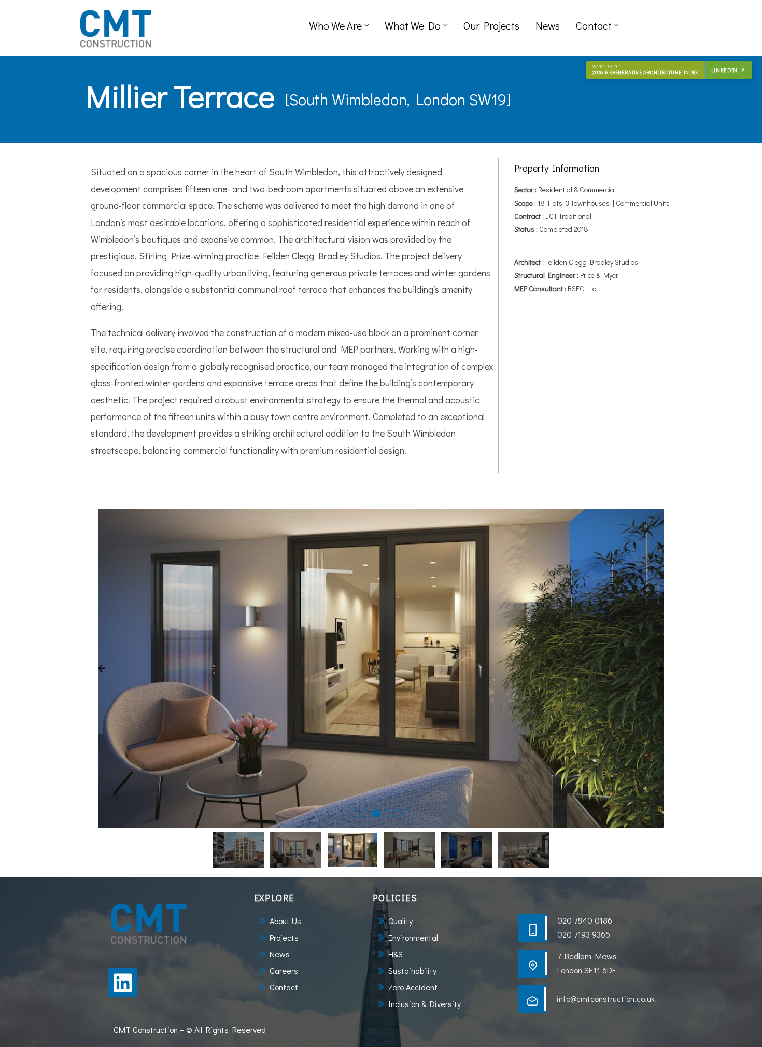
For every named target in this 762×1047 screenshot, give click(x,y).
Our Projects (491, 25)
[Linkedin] (122, 982)
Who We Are (335, 25)
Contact (594, 25)
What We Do (413, 25)
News (547, 25)
